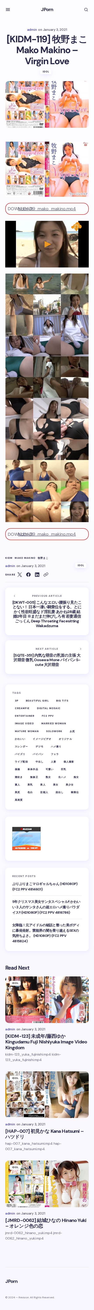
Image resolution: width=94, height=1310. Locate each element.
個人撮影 (69, 761)
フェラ (55, 754)
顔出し (60, 792)
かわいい (20, 738)
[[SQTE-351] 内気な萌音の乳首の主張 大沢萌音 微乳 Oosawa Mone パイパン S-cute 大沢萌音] (47, 657)
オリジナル (65, 738)
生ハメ (62, 777)
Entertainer (24, 715)
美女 (55, 784)
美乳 (30, 784)
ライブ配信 (21, 761)
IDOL (46, 71)
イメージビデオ (42, 738)
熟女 (48, 777)
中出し (40, 761)
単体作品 (33, 769)
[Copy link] (46, 574)
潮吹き (19, 777)
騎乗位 (75, 792)
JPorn (47, 9)
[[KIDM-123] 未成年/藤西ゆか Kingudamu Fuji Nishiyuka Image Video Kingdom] (47, 999)
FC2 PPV (48, 715)
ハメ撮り (56, 746)
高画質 (19, 799)
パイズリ (20, 754)
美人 (42, 784)
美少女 (70, 784)
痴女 (76, 777)
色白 (30, 792)
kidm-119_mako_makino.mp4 (47, 209)
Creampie (22, 708)
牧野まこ (43, 558)
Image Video (24, 723)
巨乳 (63, 769)
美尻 (17, 792)
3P (16, 700)
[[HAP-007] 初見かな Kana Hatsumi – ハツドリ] (47, 1094)
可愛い (50, 769)
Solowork (54, 731)
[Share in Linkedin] (37, 574)
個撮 (17, 769)
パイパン (38, 754)
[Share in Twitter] (19, 574)
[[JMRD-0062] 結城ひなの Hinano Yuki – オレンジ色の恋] (47, 1184)
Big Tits (62, 700)
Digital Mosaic (49, 708)
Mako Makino (25, 558)
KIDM (8, 558)
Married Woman (53, 723)
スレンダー (21, 746)
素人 (17, 784)
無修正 (34, 777)
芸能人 (44, 792)
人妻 (53, 761)
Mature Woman (27, 731)
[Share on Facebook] (28, 574)
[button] (7, 9)
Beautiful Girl (37, 700)
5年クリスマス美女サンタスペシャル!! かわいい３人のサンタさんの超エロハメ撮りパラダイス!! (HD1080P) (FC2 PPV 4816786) (46, 907)
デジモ (40, 746)
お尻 (72, 731)
